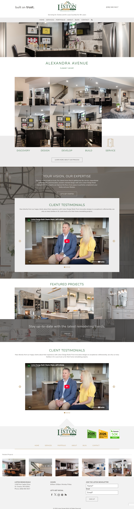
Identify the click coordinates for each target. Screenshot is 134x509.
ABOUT (74, 445)
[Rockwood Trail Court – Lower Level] (13, 460)
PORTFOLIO (62, 445)
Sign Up (92, 499)
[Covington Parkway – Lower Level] (67, 460)
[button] (92, 20)
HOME (37, 445)
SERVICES (48, 445)
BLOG (85, 445)
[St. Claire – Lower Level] (93, 460)
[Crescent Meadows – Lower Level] (40, 460)
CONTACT (95, 445)
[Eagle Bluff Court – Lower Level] (120, 460)
